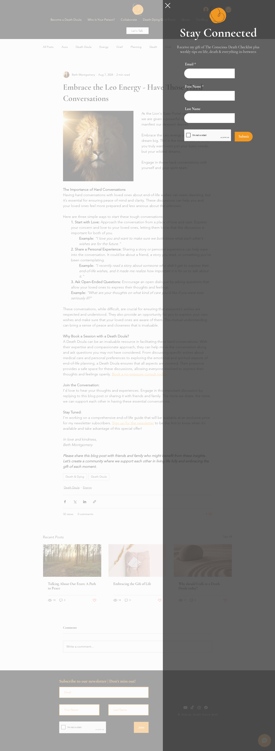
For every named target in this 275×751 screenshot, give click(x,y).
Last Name (193, 109)
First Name (193, 86)
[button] (167, 5)
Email (189, 64)
